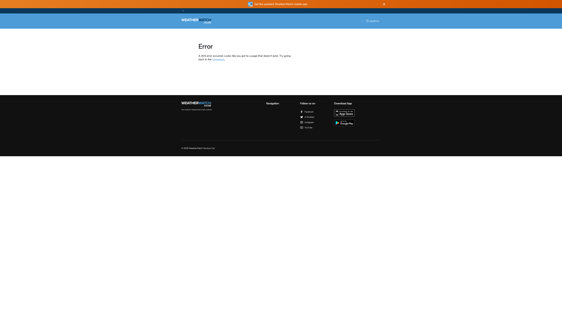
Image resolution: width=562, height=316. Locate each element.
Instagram (309, 122)
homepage (218, 59)
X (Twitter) (309, 117)
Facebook (309, 111)
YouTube (308, 127)
